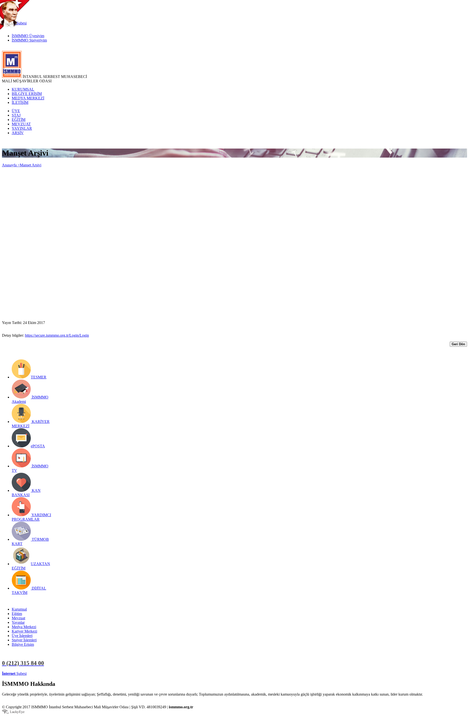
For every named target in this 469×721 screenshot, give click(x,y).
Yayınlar (18, 622)
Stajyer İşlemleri (24, 640)
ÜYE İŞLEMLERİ (42, 673)
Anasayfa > (11, 165)
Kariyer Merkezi (24, 631)
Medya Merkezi (24, 627)
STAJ (16, 115)
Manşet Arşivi (30, 165)
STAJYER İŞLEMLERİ (77, 673)
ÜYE (16, 111)
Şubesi (14, 673)
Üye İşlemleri (22, 636)
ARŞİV (18, 133)
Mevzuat (18, 618)
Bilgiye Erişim (23, 644)
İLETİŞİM (20, 102)
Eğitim (17, 614)
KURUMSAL (23, 89)
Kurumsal (19, 609)
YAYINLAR (22, 128)
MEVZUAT (21, 124)
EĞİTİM (18, 120)
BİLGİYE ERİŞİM (27, 94)
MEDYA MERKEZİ (28, 98)
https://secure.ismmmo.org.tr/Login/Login (57, 335)
